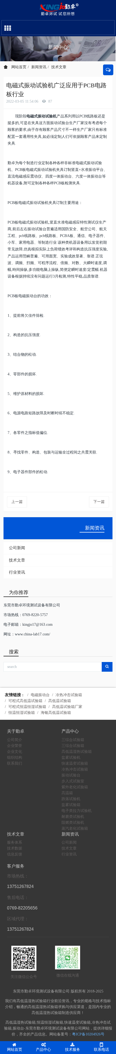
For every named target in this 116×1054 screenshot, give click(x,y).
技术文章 (58, 67)
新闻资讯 (38, 67)
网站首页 (18, 67)
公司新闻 (17, 548)
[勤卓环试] (58, 9)
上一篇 (17, 502)
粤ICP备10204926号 (88, 1034)
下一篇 (99, 502)
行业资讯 (17, 572)
